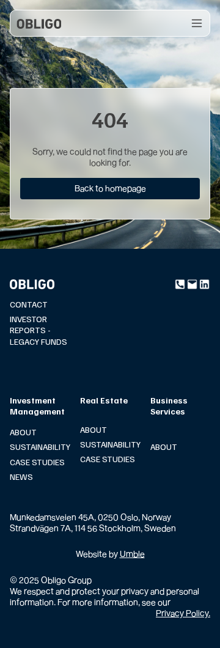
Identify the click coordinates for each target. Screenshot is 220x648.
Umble (132, 553)
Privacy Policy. (183, 613)
